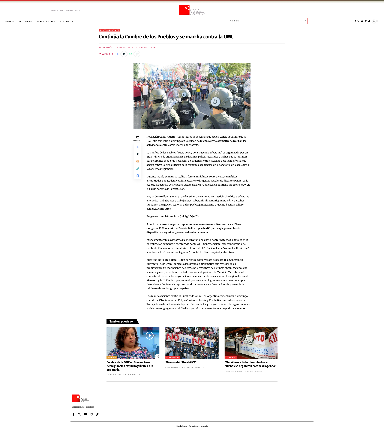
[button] (76, 21)
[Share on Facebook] (118, 54)
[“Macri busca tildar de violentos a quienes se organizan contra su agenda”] (251, 343)
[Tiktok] (369, 21)
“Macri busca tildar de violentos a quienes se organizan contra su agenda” (250, 364)
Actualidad (231, 357)
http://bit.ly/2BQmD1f (186, 216)
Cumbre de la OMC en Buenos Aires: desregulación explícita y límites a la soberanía (129, 366)
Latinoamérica (172, 357)
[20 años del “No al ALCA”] (191, 343)
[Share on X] (124, 54)
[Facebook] (355, 21)
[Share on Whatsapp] (131, 54)
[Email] (137, 161)
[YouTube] (362, 21)
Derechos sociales (109, 30)
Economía (112, 357)
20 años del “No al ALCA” (180, 362)
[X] (358, 21)
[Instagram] (366, 21)
